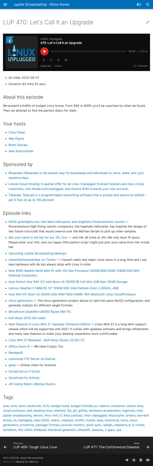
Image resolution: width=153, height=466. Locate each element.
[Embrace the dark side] (139, 4)
